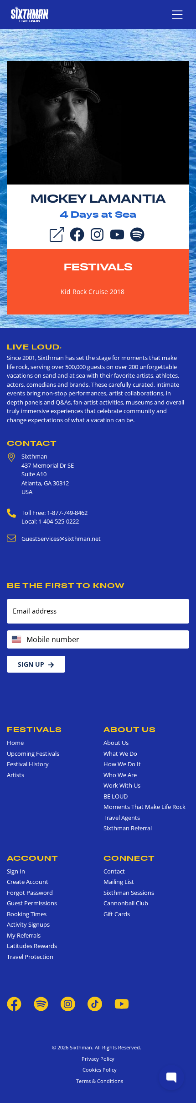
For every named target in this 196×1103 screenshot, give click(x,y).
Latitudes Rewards (32, 946)
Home (15, 743)
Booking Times (26, 914)
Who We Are (120, 775)
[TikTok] (95, 1003)
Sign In (16, 871)
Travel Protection (30, 957)
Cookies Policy (98, 1069)
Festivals (98, 266)
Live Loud (34, 346)
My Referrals (24, 935)
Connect (129, 858)
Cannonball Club (125, 903)
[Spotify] (137, 234)
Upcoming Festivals (33, 753)
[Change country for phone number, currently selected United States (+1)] (15, 639)
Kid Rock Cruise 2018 (92, 291)
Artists (15, 775)
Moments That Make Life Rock (144, 807)
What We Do (120, 753)
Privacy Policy (98, 1058)
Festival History (28, 764)
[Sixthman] (29, 14)
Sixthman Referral (127, 828)
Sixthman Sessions (128, 892)
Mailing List (118, 882)
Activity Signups (28, 924)
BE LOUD (115, 796)
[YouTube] (117, 234)
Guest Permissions (32, 903)
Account (32, 858)
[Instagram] (97, 234)
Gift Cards (116, 914)
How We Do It (122, 764)
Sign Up (31, 664)
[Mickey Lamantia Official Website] (98, 122)
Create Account (27, 882)
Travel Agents (121, 818)
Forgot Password (30, 892)
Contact (32, 443)
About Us (129, 729)
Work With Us (121, 785)
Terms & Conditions (98, 1081)
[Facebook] (77, 234)
